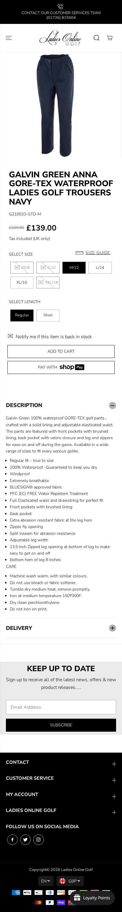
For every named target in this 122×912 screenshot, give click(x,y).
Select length (25, 302)
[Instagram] (38, 839)
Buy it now (61, 367)
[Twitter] (25, 839)
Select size (21, 254)
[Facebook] (12, 839)
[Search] (96, 37)
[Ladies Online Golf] (61, 38)
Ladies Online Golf (77, 869)
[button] (9, 38)
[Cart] (109, 37)
